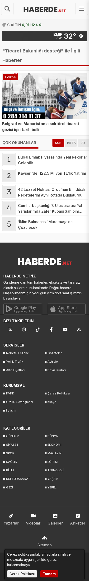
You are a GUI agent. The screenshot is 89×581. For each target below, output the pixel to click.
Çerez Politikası (58, 393)
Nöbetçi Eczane (17, 353)
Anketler (77, 523)
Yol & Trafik (14, 361)
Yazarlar (11, 523)
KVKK (10, 393)
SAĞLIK (11, 462)
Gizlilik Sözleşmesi (19, 402)
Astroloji (53, 361)
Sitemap (44, 545)
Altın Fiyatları (15, 370)
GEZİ (9, 487)
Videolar (33, 523)
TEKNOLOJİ (55, 470)
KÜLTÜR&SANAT (18, 479)
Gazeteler (54, 353)
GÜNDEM (12, 436)
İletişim (11, 410)
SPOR (10, 453)
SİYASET (12, 444)
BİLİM (10, 470)
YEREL (51, 487)
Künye (51, 402)
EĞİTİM (52, 462)
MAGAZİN (54, 453)
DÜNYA (52, 436)
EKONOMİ (54, 444)
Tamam (49, 574)
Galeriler (55, 523)
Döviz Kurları (56, 370)
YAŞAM (52, 479)
